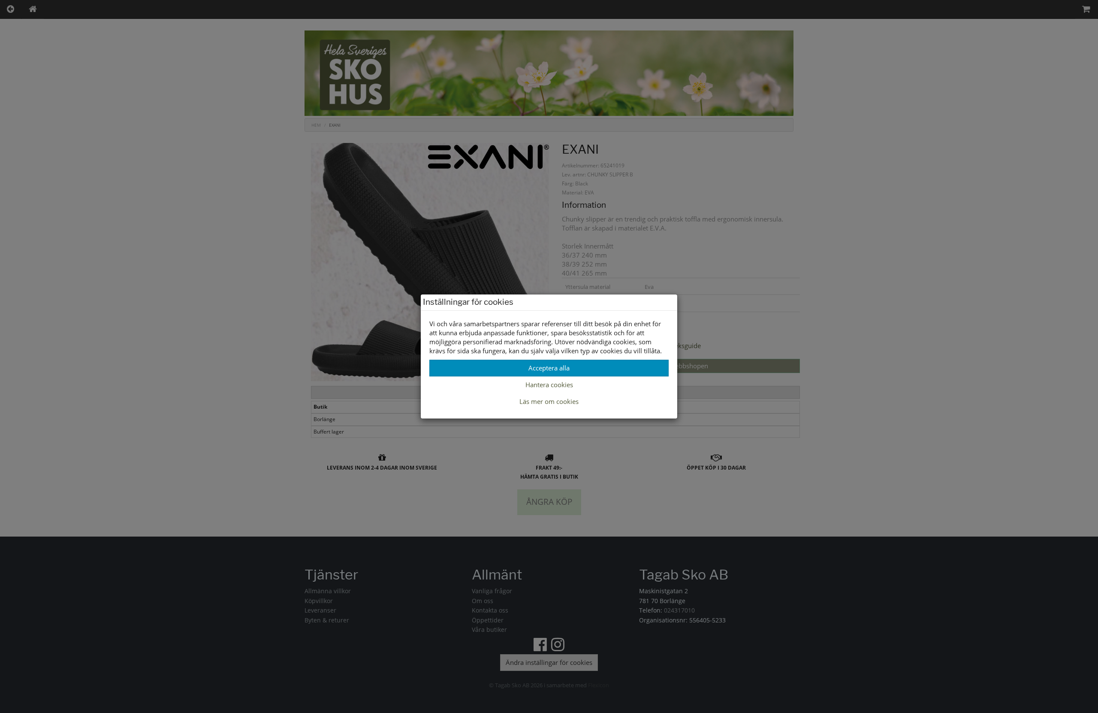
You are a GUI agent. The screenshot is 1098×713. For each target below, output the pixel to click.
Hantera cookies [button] (549, 384)
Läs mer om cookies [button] (549, 401)
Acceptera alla (549, 368)
